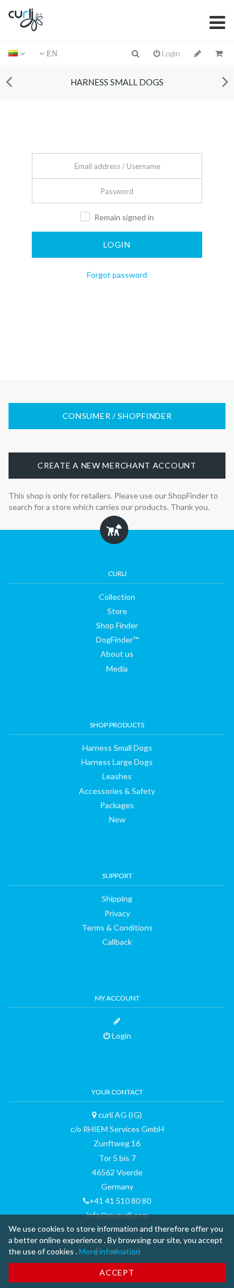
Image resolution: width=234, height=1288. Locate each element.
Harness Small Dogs (117, 82)
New (117, 819)
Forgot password (117, 274)
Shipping (117, 898)
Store (117, 611)
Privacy (117, 913)
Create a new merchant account (116, 465)
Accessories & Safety (117, 791)
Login (170, 53)
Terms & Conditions (117, 927)
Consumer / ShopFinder (117, 416)
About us (117, 654)
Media (117, 668)
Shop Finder (117, 625)
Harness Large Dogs (117, 762)
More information (109, 1251)
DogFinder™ (117, 639)
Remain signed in (124, 217)
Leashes (117, 776)
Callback (117, 942)
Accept (116, 1272)
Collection (117, 597)
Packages (117, 805)
